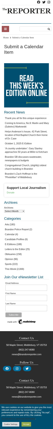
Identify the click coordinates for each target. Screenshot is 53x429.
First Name (10, 293)
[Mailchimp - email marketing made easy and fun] (21, 324)
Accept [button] (26, 424)
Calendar (10, 234)
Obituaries (10, 254)
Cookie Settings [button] (11, 424)
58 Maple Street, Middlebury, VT (23, 345)
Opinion (9, 259)
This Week (10, 269)
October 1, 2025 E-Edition (18, 143)
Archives (8, 207)
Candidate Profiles (14, 239)
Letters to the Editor (15, 249)
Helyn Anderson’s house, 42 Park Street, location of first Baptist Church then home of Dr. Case (26, 135)
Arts (7, 224)
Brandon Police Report (17, 229)
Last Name (10, 303)
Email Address (12, 283)
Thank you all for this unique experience (26, 118)
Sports (8, 264)
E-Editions (10, 244)
